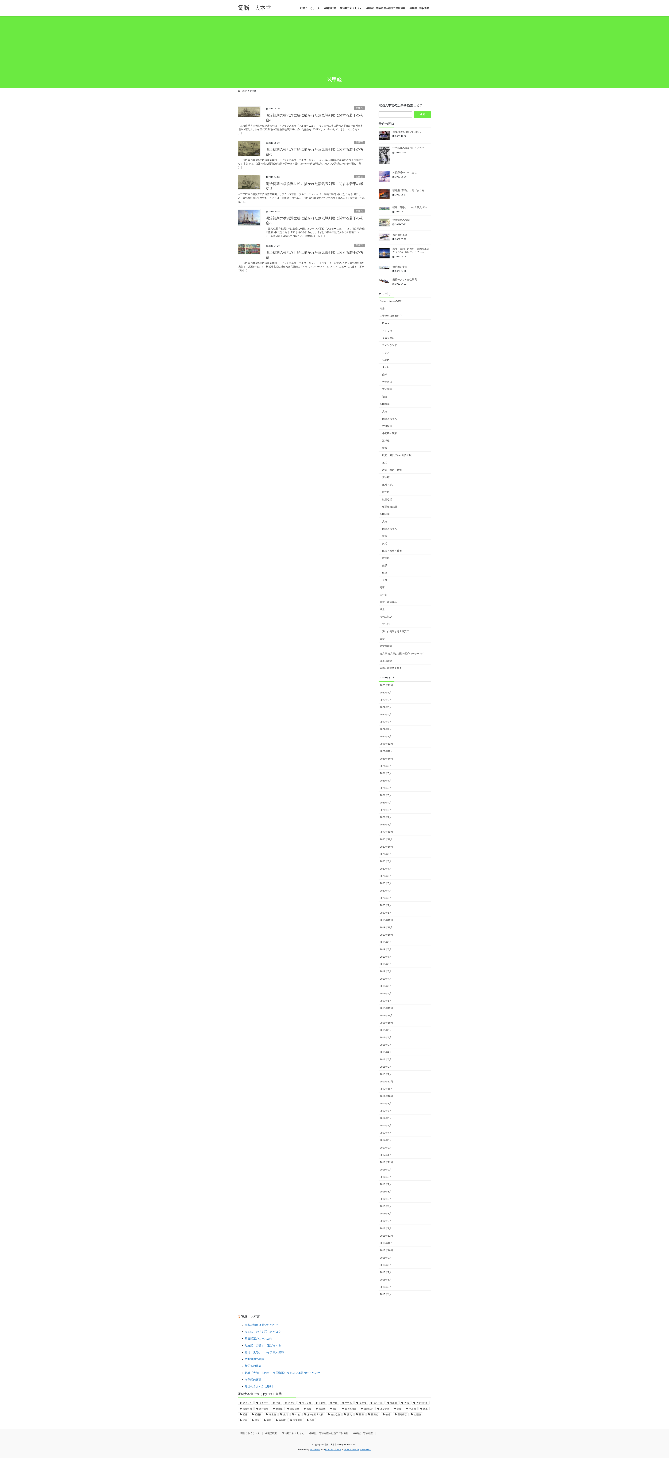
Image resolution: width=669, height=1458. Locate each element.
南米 (382, 308)
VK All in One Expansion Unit (357, 1449)
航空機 (386, 492)
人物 (384, 411)
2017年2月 (386, 1147)
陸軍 (245, 1420)
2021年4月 (386, 802)
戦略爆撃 (294, 1408)
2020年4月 (386, 890)
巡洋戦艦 (263, 1408)
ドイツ (291, 1403)
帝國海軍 (385, 404)
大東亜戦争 (422, 1403)
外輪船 (393, 1403)
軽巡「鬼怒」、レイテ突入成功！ (411, 207)
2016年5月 (386, 1199)
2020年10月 (386, 846)
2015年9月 (386, 1257)
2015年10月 (386, 1250)
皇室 (382, 638)
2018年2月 (386, 1066)
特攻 (297, 1414)
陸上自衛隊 (386, 660)
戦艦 (309, 1408)
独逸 (384, 396)
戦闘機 (322, 1408)
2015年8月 (386, 1265)
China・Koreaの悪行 (391, 301)
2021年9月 (386, 766)
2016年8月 (386, 1177)
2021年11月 (386, 751)
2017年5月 (386, 1125)
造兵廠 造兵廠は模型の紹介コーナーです (402, 653)
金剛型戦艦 (271, 1433)
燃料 (285, 1414)
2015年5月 (386, 1287)
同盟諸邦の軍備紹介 (391, 315)
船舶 (384, 565)
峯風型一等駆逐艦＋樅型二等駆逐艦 (328, 1433)
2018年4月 (386, 1052)
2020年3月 (386, 898)
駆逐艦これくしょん (293, 1433)
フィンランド (389, 345)
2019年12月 (386, 920)
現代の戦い (386, 616)
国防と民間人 (389, 418)
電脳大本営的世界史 (391, 668)
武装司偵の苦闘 (401, 220)
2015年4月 (386, 1294)
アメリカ (387, 330)
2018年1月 (386, 1074)
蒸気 (349, 1414)
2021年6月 (386, 788)
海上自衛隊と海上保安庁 (395, 631)
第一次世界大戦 (315, 1414)
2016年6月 (386, 1191)
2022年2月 (386, 729)
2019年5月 (386, 971)
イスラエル (388, 338)
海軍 (425, 1408)
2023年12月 (386, 685)
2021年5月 (386, 795)
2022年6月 (386, 699)
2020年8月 (386, 861)
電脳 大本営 (250, 1316)
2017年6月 (386, 1118)
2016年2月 (386, 1220)
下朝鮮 (322, 1403)
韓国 (257, 1420)
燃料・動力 (388, 484)
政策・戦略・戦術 (392, 470)
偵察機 (362, 1403)
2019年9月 (386, 942)
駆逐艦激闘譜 (389, 506)
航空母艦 (387, 499)
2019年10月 (386, 934)
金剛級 (417, 1414)
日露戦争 (368, 1408)
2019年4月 (386, 978)
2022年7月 (386, 692)
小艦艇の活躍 (389, 433)
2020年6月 (386, 876)
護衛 (361, 1414)
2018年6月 (386, 1037)
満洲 (245, 1414)
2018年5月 (386, 1044)
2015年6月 (386, 1279)
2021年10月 (386, 758)
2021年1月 (386, 824)
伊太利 (386, 367)
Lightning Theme (333, 1449)
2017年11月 (386, 1088)
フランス (306, 1403)
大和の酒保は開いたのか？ (407, 131)
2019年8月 (386, 949)
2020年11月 (386, 839)
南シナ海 (378, 1403)
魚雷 (312, 1420)
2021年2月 (386, 817)
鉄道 (384, 572)
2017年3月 (386, 1140)
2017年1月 (386, 1155)
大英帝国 (387, 381)
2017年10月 (386, 1096)
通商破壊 (402, 1414)
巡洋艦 (386, 440)
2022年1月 (386, 736)
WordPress (315, 1449)
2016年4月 (386, 1206)
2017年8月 (386, 1103)
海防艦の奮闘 (400, 266)
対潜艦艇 (387, 426)
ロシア (386, 352)
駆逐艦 (282, 1420)
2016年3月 (386, 1213)
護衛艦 (374, 1414)
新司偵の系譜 (400, 234)
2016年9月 (386, 1169)
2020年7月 (386, 868)
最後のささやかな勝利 (405, 279)
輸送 (388, 1414)
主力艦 (348, 1403)
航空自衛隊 (386, 646)
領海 (269, 1420)
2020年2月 (386, 905)
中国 (335, 1403)
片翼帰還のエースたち (405, 172)
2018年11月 (386, 1015)
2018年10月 (386, 1022)
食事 (384, 580)
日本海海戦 (350, 1408)
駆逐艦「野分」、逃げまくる (408, 190)
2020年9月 (386, 854)
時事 (382, 587)
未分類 (383, 594)
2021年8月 (386, 773)
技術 (384, 462)
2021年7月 (386, 780)
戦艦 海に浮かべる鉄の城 (397, 455)
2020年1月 (386, 912)
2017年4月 (386, 1132)
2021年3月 (386, 810)
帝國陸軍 (385, 514)
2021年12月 (386, 743)
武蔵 (399, 1408)
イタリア (263, 1403)
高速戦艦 (297, 1420)
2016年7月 (386, 1184)
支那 (335, 1408)
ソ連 (278, 1403)
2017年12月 (386, 1081)
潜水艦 (386, 477)
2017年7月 (386, 1110)
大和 (406, 1403)
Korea (385, 323)
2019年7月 (386, 956)
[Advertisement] (334, 46)
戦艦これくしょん (250, 1433)
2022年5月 (386, 707)
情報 (384, 448)
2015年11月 (386, 1243)
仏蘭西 (359, 108)
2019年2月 (386, 993)
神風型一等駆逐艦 (363, 1433)
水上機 (412, 1408)
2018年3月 (386, 1059)
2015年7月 (386, 1272)
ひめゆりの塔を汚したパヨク (408, 148)
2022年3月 (386, 721)
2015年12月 (386, 1235)
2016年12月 (386, 1162)
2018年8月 (386, 1030)
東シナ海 (384, 1408)
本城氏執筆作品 (388, 602)
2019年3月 (386, 986)
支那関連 (387, 389)
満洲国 (258, 1414)
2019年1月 (386, 1000)
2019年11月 (386, 927)
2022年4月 (386, 714)
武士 (382, 609)
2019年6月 (386, 964)
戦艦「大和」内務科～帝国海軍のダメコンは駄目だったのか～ (284, 1372)
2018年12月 (386, 1008)
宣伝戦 (386, 624)
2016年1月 (386, 1228)
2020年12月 (386, 831)
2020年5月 (386, 883)
